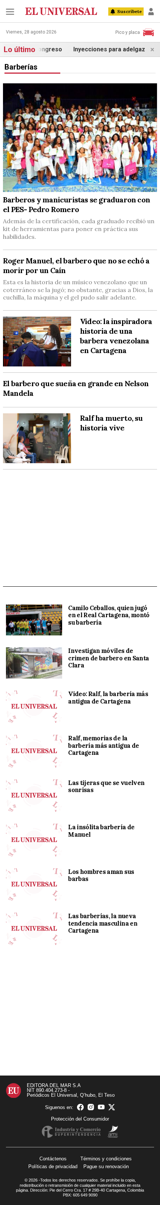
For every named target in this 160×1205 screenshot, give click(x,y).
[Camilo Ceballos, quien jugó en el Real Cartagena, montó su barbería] (34, 620)
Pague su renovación (106, 1166)
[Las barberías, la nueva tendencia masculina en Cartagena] (34, 929)
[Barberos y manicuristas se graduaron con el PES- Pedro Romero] (80, 137)
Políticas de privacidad (52, 1166)
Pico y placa (127, 32)
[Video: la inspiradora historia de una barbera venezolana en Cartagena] (37, 341)
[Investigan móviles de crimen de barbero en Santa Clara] (34, 663)
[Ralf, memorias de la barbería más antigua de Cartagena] (34, 751)
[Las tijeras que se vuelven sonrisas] (34, 795)
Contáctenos (53, 1158)
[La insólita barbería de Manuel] (34, 840)
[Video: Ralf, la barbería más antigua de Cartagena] (34, 706)
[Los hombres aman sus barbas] (34, 884)
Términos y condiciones (106, 1158)
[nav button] (10, 11)
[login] (151, 11)
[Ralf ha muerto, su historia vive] (37, 438)
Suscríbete (129, 11)
